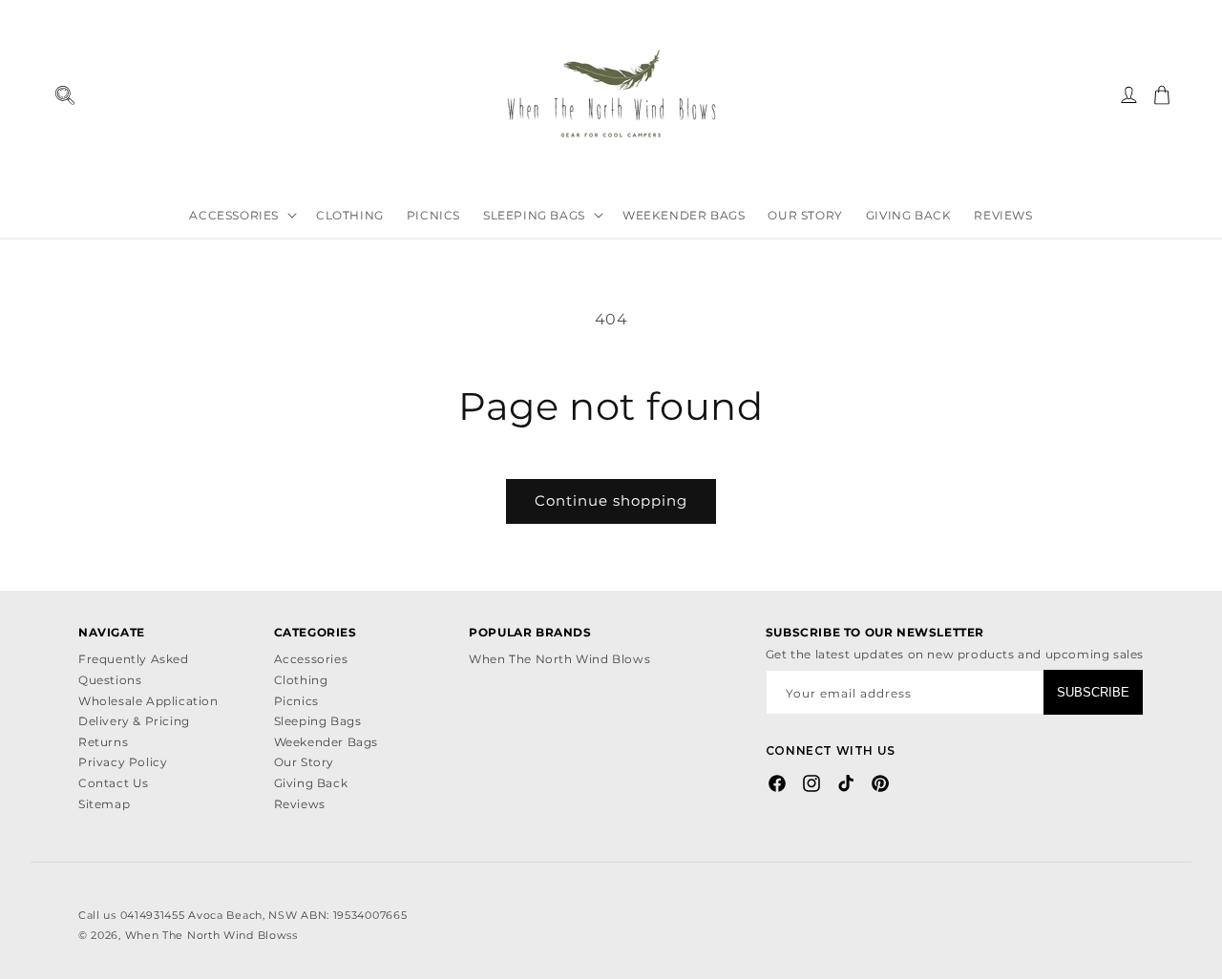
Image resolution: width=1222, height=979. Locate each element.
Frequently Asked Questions (133, 669)
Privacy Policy (122, 762)
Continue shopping (611, 500)
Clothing (301, 680)
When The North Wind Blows (559, 659)
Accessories (311, 659)
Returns (103, 742)
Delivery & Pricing (134, 721)
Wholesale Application (148, 701)
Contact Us (113, 783)
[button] (64, 95)
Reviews (300, 804)
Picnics (296, 701)
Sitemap (104, 804)
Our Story (304, 762)
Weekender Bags (326, 742)
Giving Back (311, 783)
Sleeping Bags (318, 721)
